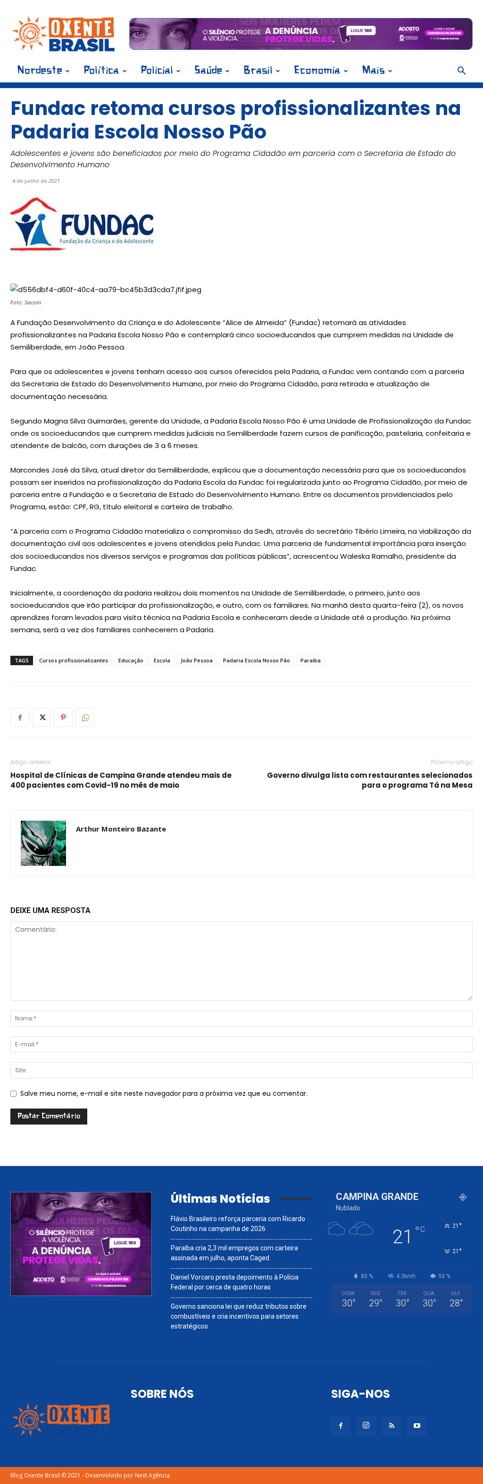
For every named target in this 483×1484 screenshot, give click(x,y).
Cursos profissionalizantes (73, 660)
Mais (373, 71)
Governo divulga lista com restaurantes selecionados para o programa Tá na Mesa (370, 780)
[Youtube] (417, 1426)
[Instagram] (366, 1426)
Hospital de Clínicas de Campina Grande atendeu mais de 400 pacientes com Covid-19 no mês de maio (121, 780)
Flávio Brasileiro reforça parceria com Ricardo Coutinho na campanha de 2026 (238, 1223)
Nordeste (39, 71)
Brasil (258, 71)
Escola (162, 660)
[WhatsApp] (84, 717)
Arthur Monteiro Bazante (121, 828)
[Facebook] (19, 717)
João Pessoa (197, 660)
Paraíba (310, 660)
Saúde (208, 71)
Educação (130, 660)
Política (101, 71)
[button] (461, 71)
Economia (317, 71)
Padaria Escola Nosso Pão (256, 660)
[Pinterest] (63, 717)
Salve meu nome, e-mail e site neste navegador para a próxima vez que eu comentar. (164, 1093)
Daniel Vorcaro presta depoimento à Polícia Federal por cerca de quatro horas (235, 1282)
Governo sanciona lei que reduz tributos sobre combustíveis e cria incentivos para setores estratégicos (239, 1316)
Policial (157, 71)
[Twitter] (41, 717)
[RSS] (391, 1426)
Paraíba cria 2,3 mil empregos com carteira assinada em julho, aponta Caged (234, 1253)
